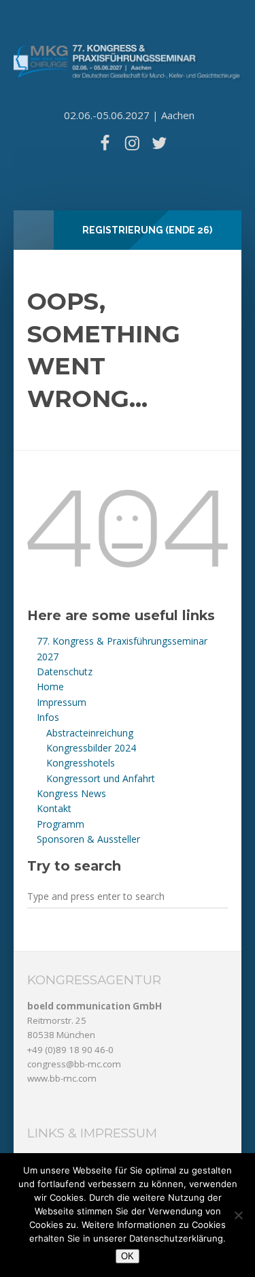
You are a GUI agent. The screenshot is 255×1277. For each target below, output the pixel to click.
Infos (48, 717)
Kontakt (54, 808)
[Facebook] (104, 143)
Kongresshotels (80, 762)
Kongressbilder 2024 (91, 747)
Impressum (61, 702)
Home (50, 686)
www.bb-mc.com (62, 1078)
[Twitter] (159, 143)
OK (127, 1256)
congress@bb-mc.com (74, 1064)
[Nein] (238, 1215)
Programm (60, 824)
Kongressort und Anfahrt (100, 778)
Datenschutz (64, 671)
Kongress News (71, 793)
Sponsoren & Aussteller (88, 839)
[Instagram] (132, 143)
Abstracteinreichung (89, 732)
